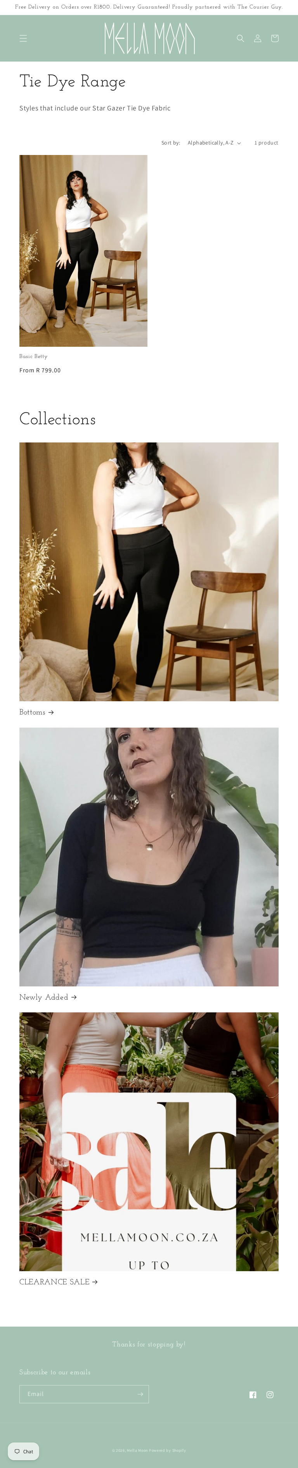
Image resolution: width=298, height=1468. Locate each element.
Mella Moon (137, 1450)
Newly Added (43, 998)
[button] (23, 38)
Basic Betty (33, 357)
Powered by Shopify (167, 1450)
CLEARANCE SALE (54, 1282)
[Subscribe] (140, 1394)
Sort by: (170, 142)
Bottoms (32, 712)
